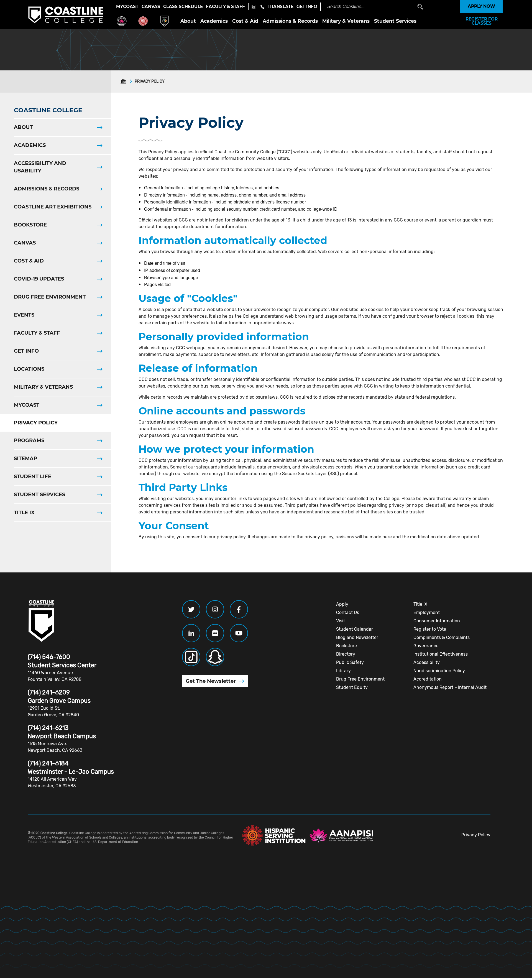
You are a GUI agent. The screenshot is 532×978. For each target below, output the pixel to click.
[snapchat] (215, 657)
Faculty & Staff (225, 6)
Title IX (420, 604)
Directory (345, 654)
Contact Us (347, 612)
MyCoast (127, 6)
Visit (340, 620)
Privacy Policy (475, 834)
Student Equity (352, 687)
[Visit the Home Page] (124, 81)
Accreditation (427, 679)
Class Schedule (183, 6)
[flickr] (215, 633)
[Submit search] (420, 6)
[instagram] (215, 609)
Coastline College (48, 110)
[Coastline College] (41, 621)
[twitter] (191, 609)
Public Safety (350, 662)
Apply (342, 604)
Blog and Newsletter (357, 637)
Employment (426, 612)
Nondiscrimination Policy (439, 670)
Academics (214, 21)
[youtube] (239, 633)
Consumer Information (436, 620)
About (188, 21)
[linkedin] (191, 633)
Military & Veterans (346, 21)
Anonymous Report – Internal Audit (450, 687)
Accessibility (426, 662)
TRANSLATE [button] (280, 6)
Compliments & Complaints (441, 637)
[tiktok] (191, 657)
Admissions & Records (290, 21)
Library (343, 670)
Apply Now (481, 6)
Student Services (395, 21)
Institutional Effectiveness (440, 654)
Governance (426, 645)
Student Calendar (354, 629)
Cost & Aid (245, 21)
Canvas (151, 6)
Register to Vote (429, 629)
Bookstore (346, 645)
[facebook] (239, 609)
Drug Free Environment (360, 679)
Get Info (306, 6)
